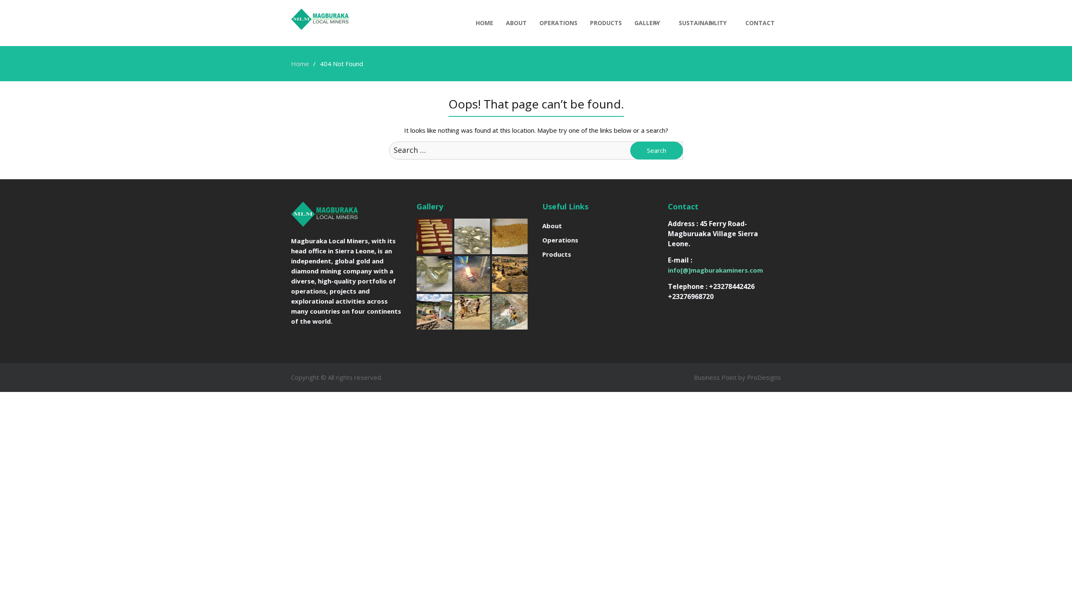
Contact (760, 23)
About (516, 23)
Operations (558, 23)
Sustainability (703, 23)
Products (606, 23)
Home (484, 23)
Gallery (647, 23)
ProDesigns (764, 377)
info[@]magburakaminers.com (715, 270)
